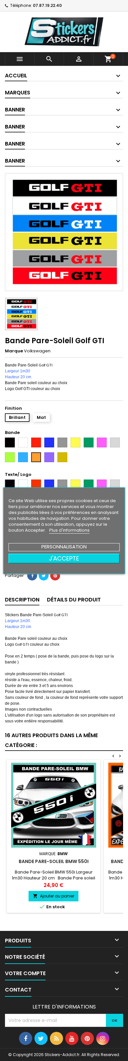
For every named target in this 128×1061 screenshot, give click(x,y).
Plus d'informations (69, 530)
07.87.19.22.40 (47, 5)
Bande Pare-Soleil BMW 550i (54, 861)
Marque (14, 351)
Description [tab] (22, 599)
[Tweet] (44, 575)
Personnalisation (64, 546)
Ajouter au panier (53, 896)
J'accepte (64, 558)
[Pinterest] (55, 575)
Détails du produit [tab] (74, 599)
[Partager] (32, 575)
